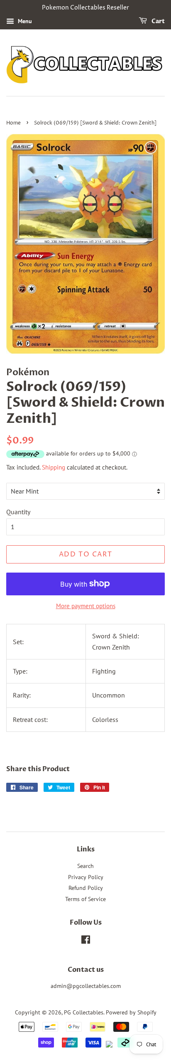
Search (85, 866)
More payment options (85, 606)
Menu (24, 21)
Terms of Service (85, 899)
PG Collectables (83, 1012)
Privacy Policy (85, 877)
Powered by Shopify (131, 1012)
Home (13, 123)
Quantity (18, 512)
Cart (157, 21)
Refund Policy (85, 888)
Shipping (53, 467)
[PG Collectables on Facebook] (85, 941)
